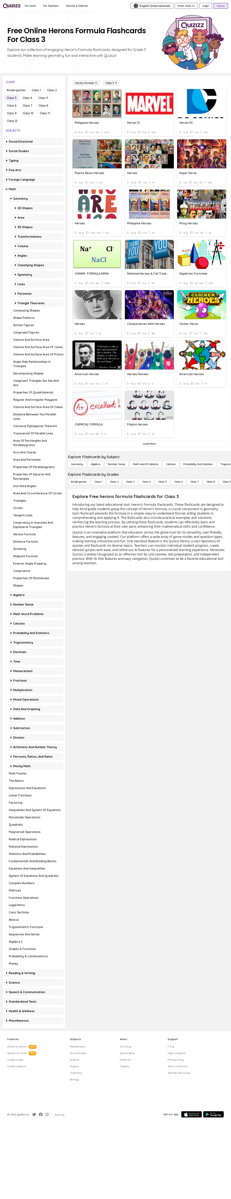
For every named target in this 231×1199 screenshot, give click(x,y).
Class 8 (43, 105)
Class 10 (28, 113)
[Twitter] (34, 1114)
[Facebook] (41, 1114)
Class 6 (11, 105)
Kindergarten (16, 90)
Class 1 (36, 90)
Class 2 (52, 90)
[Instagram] (47, 1114)
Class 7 (27, 105)
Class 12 (12, 121)
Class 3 (11, 98)
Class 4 (27, 98)
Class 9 (11, 113)
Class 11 (45, 113)
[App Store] (191, 1114)
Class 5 (43, 98)
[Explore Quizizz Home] (11, 5)
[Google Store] (213, 1114)
